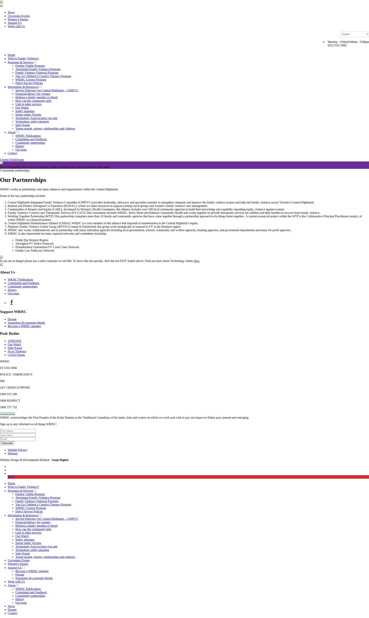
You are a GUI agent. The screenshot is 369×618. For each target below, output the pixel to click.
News (11, 12)
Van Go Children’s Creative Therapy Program (43, 76)
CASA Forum (16, 354)
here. (197, 261)
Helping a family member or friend (36, 97)
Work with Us (16, 26)
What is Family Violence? (23, 58)
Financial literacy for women (32, 93)
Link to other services (28, 104)
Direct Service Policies (29, 83)
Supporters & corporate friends (26, 322)
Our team (21, 149)
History (19, 146)
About (11, 132)
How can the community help (33, 100)
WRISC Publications (28, 135)
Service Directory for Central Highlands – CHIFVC (46, 90)
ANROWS (14, 341)
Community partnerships (30, 142)
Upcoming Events (19, 16)
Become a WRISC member (24, 326)
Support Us (15, 22)
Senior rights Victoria (28, 114)
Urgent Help (7, 159)
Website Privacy (17, 450)
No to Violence (17, 351)
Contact (12, 153)
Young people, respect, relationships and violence (45, 128)
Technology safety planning (32, 121)
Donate (19, 159)
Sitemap (12, 453)
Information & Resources (23, 87)
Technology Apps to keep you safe (36, 118)
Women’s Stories (18, 19)
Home (11, 55)
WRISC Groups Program (30, 79)
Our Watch (22, 107)
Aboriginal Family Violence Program (37, 69)
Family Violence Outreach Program (36, 72)
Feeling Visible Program (30, 65)
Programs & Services (20, 62)
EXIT (11, 476)
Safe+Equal (22, 125)
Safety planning (24, 111)
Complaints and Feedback (31, 139)
